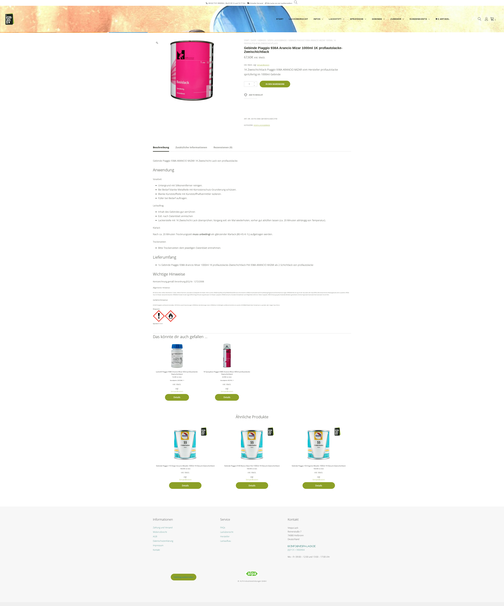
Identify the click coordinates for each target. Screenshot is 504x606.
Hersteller (225, 536)
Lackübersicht (298, 19)
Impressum (158, 545)
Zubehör (395, 19)
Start (280, 19)
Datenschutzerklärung (163, 540)
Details (177, 397)
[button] (157, 43)
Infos (317, 19)
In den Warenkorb (275, 84)
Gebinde (377, 19)
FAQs (222, 527)
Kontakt (156, 549)
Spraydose (357, 19)
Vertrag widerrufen (183, 577)
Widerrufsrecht (160, 532)
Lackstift (335, 19)
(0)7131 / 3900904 (296, 549)
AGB (155, 536)
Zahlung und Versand (163, 527)
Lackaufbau (225, 540)
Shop (253, 40)
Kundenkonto (418, 19)
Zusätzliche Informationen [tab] (191, 147)
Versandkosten (263, 65)
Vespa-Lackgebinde (277, 40)
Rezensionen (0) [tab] (223, 147)
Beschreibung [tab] (161, 147)
